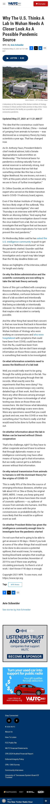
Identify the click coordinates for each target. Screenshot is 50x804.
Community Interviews (14, 770)
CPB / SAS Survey (12, 765)
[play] (4, 801)
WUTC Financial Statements (16, 748)
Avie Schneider (17, 45)
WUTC (13, 727)
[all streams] (46, 801)
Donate (41, 4)
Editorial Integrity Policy (14, 759)
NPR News (15, 585)
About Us (9, 732)
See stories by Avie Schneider (17, 609)
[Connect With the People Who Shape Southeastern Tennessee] (25, 643)
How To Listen (10, 737)
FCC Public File (11, 743)
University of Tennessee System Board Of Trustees (22, 776)
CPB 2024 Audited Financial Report (19, 754)
